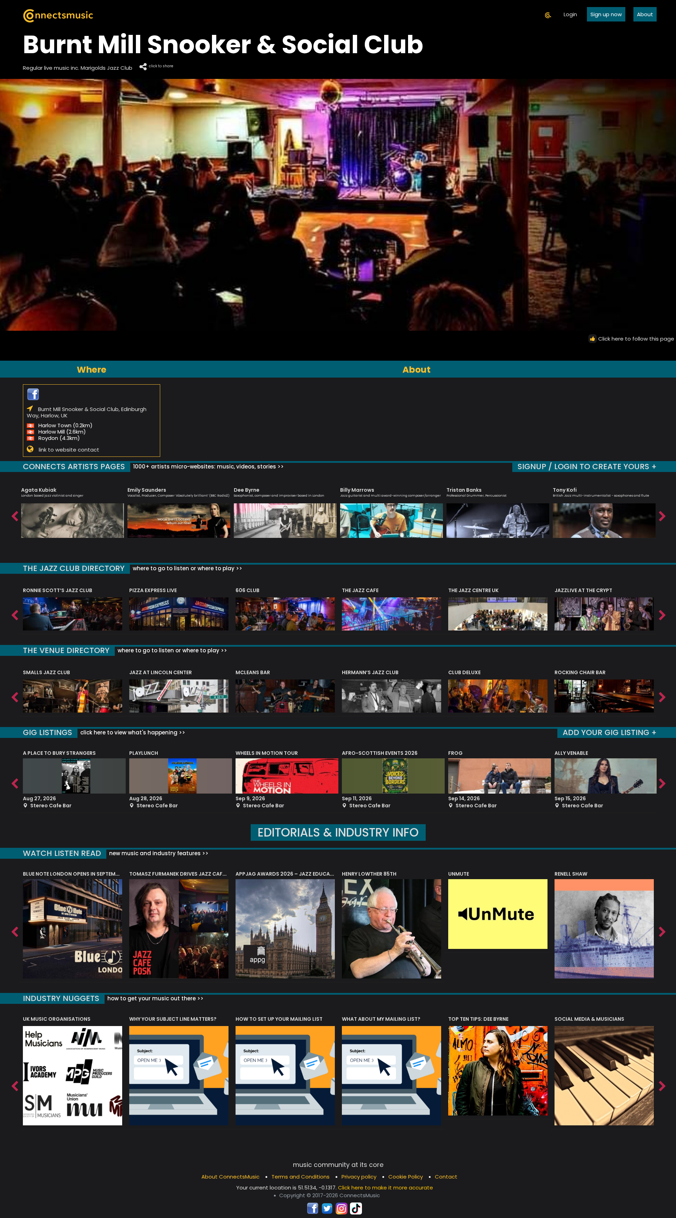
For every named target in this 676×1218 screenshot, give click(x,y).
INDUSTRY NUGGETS (61, 998)
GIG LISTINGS (47, 732)
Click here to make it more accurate (385, 1187)
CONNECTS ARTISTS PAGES (74, 466)
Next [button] (661, 514)
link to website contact (69, 449)
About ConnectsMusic (230, 1176)
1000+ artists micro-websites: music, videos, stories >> (208, 466)
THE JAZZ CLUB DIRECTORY (74, 568)
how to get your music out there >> (155, 998)
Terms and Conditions (300, 1176)
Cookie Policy (405, 1176)
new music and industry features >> (158, 853)
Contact (446, 1176)
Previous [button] (14, 514)
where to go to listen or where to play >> (186, 568)
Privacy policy (359, 1176)
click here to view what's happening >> (132, 732)
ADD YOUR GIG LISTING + (610, 732)
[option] (72, 509)
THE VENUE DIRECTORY (66, 650)
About (645, 14)
